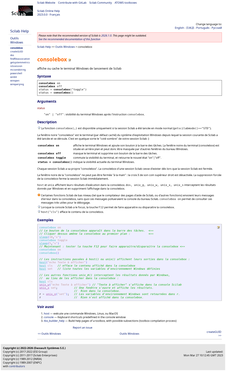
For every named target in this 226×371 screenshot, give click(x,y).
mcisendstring (18, 69)
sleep (43, 237)
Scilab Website (46, 2)
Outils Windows (16, 40)
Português (202, 28)
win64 (13, 76)
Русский (217, 28)
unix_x (44, 287)
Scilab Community (100, 2)
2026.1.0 (106, 35)
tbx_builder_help (54, 321)
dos (12, 55)
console (49, 317)
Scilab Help (19, 31)
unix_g (51, 294)
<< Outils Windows (49, 333)
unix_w (44, 284)
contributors (17, 366)
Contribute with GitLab (72, 2)
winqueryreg (17, 84)
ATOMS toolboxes (126, 2)
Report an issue (82, 327)
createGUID (16, 51)
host (42, 262)
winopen (14, 80)
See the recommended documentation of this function (69, 39)
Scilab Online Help (48, 11)
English (179, 28)
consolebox (16, 47)
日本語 (190, 28)
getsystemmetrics (20, 62)
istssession (16, 66)
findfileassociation (20, 58)
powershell (16, 73)
